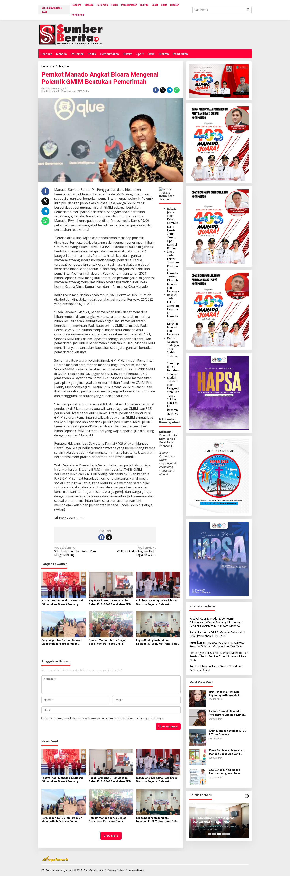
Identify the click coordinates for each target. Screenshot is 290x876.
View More (111, 835)
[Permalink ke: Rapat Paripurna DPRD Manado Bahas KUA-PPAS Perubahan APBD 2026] (111, 584)
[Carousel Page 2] (214, 834)
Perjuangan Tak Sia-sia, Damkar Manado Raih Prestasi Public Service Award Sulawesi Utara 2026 (63, 642)
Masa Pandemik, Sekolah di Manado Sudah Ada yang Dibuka (226, 752)
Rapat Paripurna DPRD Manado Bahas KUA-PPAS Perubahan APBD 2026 (111, 602)
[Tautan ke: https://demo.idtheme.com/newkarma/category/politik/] (246, 796)
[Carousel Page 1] (209, 834)
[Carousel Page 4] (224, 834)
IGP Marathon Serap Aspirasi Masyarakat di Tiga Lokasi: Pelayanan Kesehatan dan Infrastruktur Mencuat (213, 820)
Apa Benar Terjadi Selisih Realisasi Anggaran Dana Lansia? (225, 771)
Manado (56, 91)
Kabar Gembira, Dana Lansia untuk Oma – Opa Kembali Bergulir (173, 233)
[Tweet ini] (163, 90)
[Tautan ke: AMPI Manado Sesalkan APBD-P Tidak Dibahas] (197, 737)
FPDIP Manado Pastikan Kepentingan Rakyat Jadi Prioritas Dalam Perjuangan (226, 693)
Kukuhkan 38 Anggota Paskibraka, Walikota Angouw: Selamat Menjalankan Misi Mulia (157, 602)
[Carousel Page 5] (228, 834)
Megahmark (96, 870)
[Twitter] (109, 537)
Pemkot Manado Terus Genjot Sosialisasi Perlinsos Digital (107, 642)
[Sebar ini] (156, 90)
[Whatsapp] (177, 90)
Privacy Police (115, 870)
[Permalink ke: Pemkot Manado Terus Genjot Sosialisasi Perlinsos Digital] (111, 624)
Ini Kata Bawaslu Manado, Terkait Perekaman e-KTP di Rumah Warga (226, 713)
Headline (46, 91)
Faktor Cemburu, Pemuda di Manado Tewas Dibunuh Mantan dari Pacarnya (173, 275)
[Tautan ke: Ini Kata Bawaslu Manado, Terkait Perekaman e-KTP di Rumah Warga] (197, 717)
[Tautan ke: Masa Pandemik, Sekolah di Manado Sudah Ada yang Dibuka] (197, 756)
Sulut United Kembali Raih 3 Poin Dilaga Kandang (75, 551)
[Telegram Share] (170, 90)
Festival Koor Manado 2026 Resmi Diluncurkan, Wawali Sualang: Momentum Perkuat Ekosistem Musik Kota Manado (62, 602)
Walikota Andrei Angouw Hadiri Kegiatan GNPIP (136, 551)
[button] (248, 10)
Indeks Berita (136, 870)
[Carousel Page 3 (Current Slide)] (219, 834)
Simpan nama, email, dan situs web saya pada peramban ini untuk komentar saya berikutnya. (104, 718)
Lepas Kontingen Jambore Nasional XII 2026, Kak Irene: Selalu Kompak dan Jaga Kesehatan (158, 642)
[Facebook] (101, 537)
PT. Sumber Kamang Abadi (57, 870)
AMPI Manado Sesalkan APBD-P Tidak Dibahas (228, 732)
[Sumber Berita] (74, 34)
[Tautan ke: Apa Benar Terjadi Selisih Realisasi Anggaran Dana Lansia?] (197, 776)
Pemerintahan (68, 91)
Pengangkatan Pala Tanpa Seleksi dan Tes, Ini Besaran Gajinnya (173, 401)
